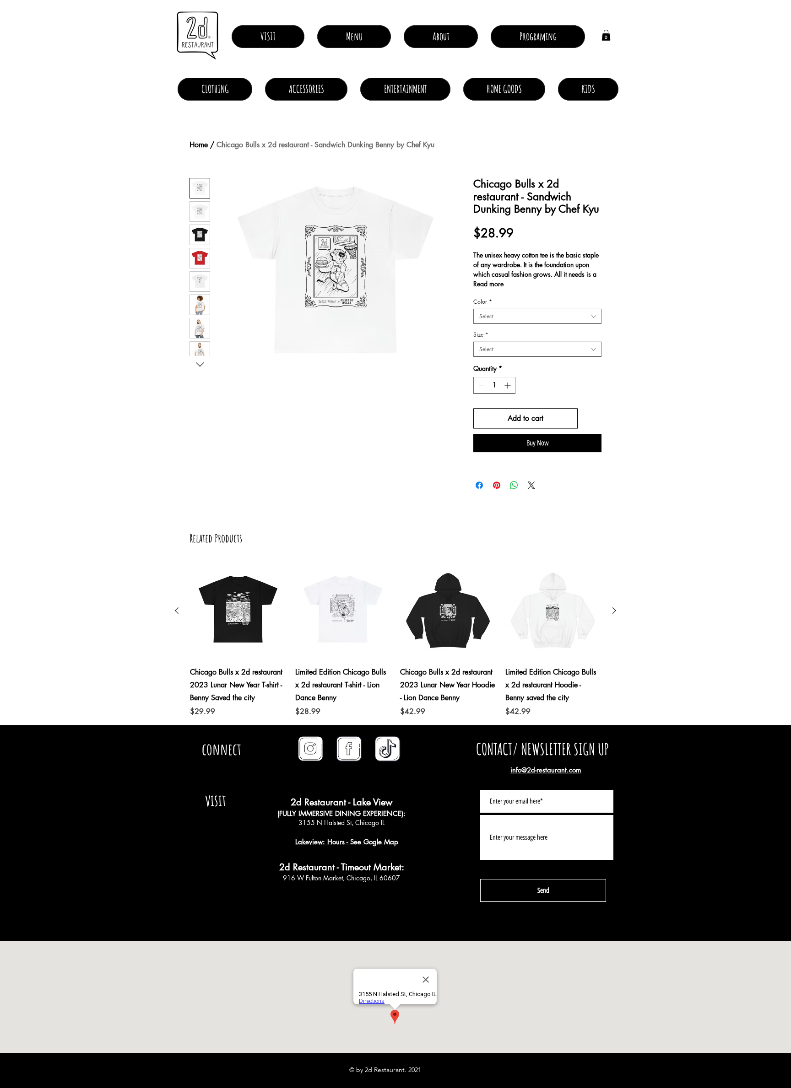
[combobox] (537, 316)
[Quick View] (238, 611)
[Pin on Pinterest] (496, 485)
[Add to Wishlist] (591, 418)
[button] (441, 36)
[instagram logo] (311, 748)
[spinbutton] (494, 385)
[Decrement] (480, 385)
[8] (388, 748)
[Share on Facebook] (479, 485)
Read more (488, 283)
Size (480, 334)
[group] (395, 640)
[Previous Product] (176, 610)
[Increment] (508, 385)
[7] (349, 748)
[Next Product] (614, 610)
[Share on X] (531, 485)
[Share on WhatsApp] (514, 485)
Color (482, 301)
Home (199, 145)
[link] (606, 35)
